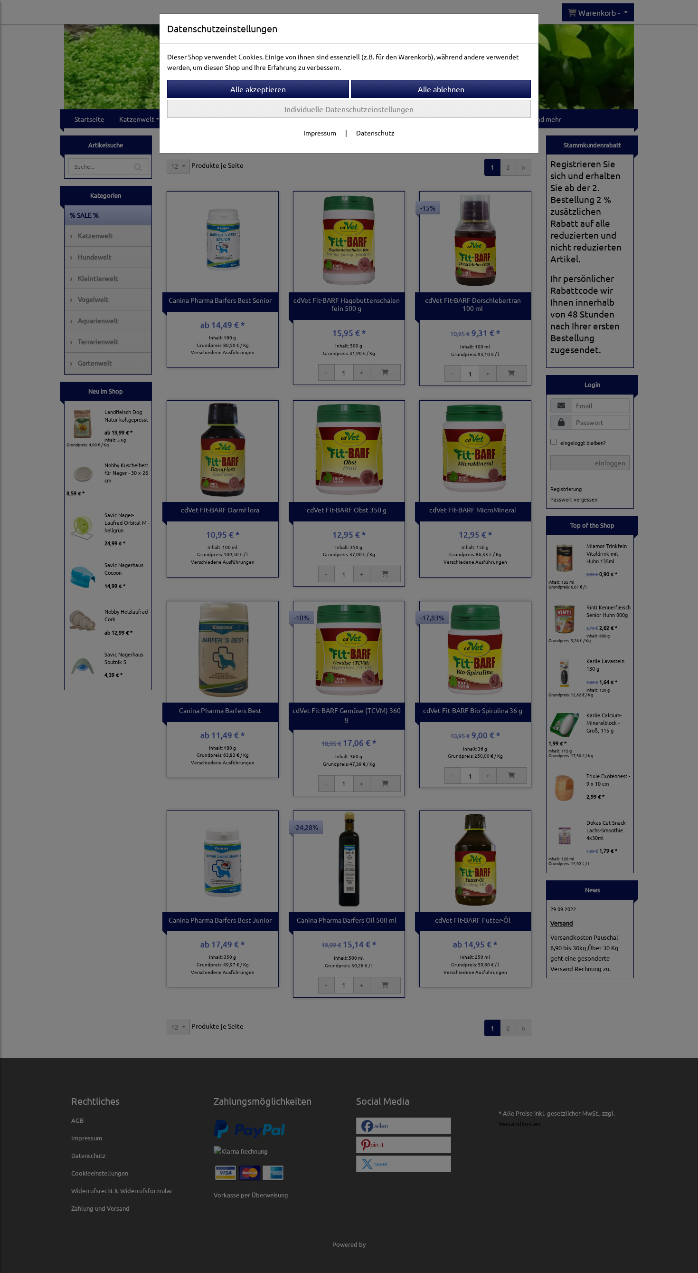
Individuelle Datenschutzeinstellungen (349, 109)
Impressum (319, 132)
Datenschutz (375, 132)
